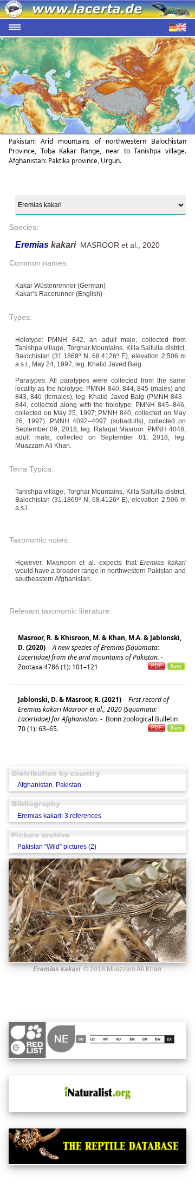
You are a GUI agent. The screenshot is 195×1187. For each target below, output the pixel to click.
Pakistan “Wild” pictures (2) (56, 846)
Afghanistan (35, 785)
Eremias (33, 244)
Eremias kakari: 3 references (59, 816)
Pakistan (68, 785)
